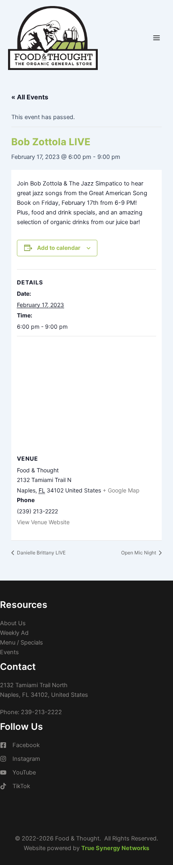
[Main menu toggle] (156, 37)
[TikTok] (15, 786)
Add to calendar (58, 247)
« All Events (29, 97)
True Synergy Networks (115, 848)
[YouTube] (18, 772)
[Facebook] (20, 745)
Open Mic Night (139, 553)
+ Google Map (121, 490)
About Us (13, 623)
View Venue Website (43, 522)
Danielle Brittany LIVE (41, 553)
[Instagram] (20, 759)
